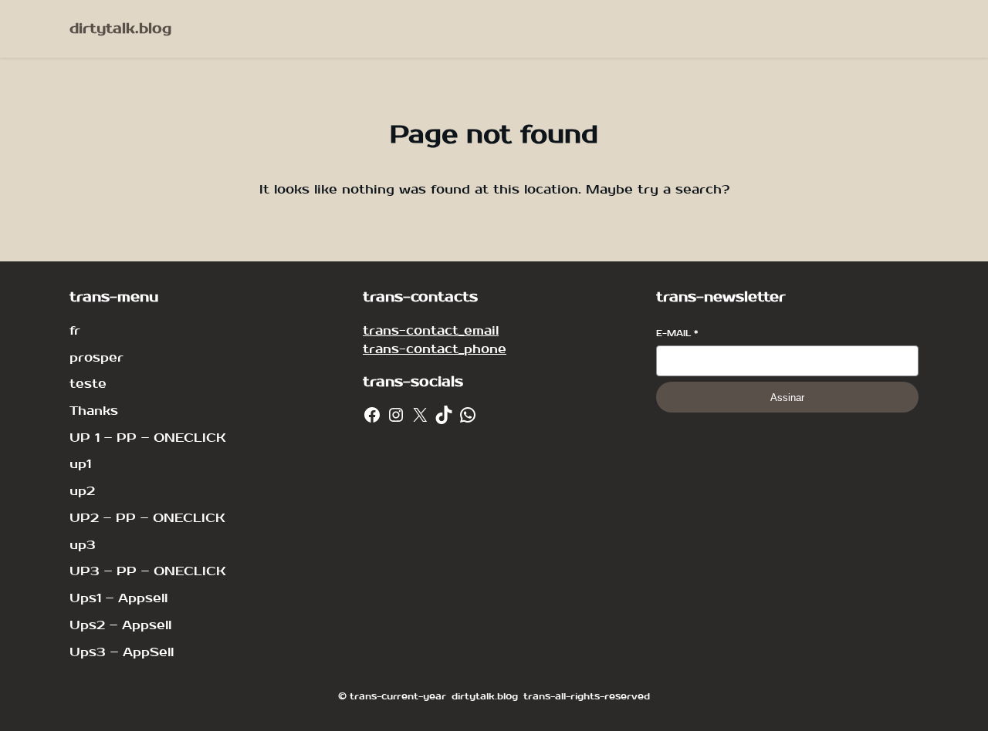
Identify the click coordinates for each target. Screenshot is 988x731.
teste (88, 384)
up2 (82, 491)
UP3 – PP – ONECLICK (147, 571)
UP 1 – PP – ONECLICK (147, 438)
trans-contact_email (431, 330)
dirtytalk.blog (120, 29)
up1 (80, 464)
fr (74, 330)
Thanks (93, 411)
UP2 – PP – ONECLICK (147, 518)
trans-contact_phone (434, 349)
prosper (96, 357)
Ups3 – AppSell (121, 652)
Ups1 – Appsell (118, 598)
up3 (82, 545)
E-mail (677, 333)
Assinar (787, 397)
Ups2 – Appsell (120, 625)
